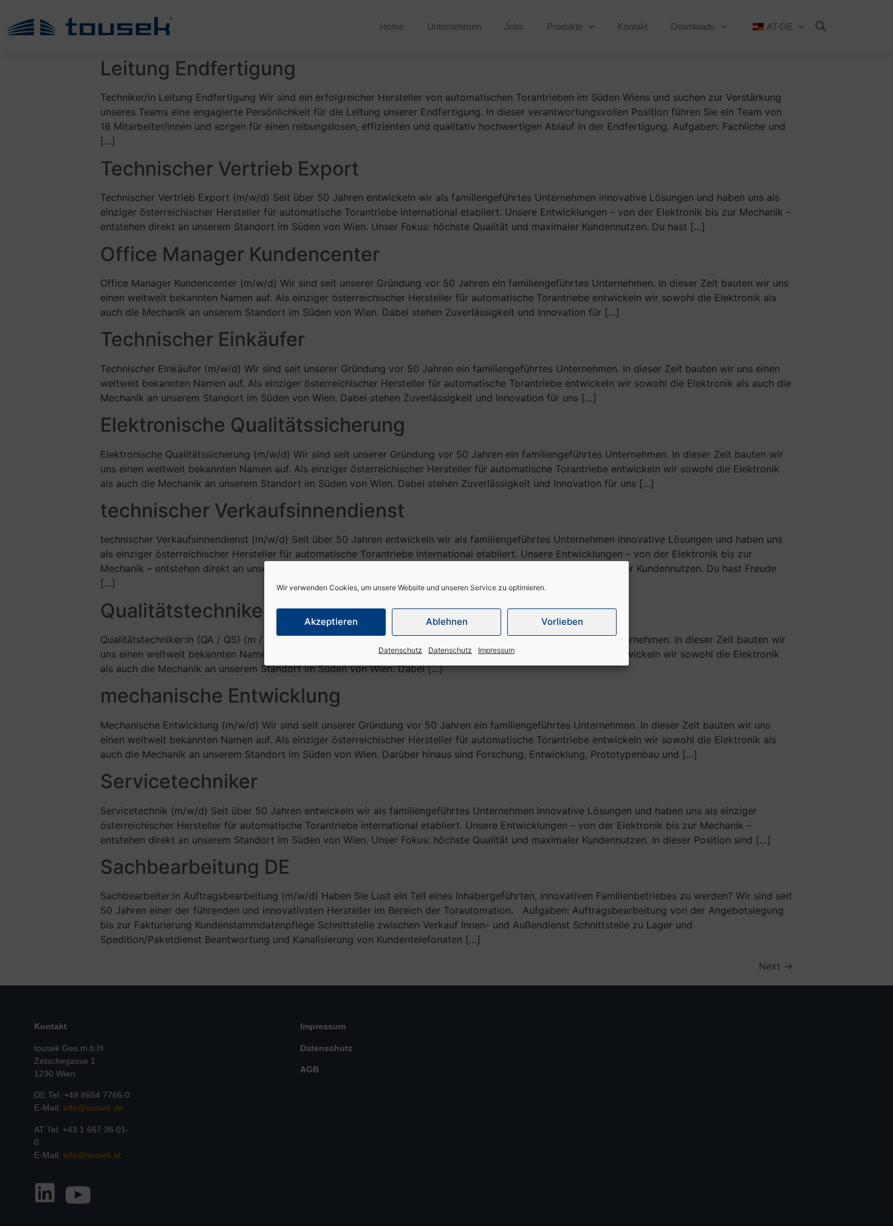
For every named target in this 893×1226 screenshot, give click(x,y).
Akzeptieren (331, 621)
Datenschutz (400, 650)
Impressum (496, 650)
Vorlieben (562, 621)
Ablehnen (447, 621)
